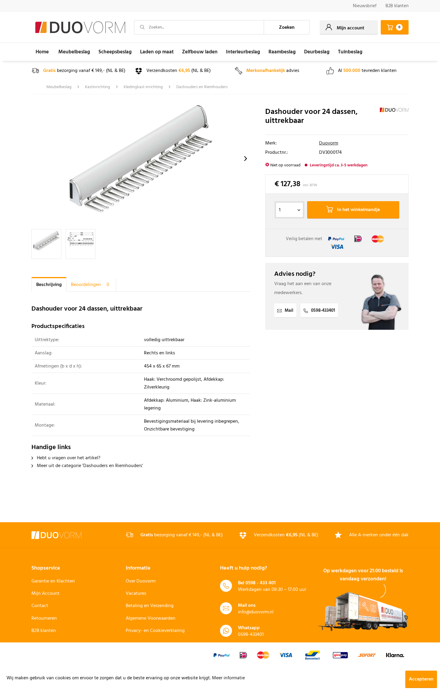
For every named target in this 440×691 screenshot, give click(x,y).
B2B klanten (397, 6)
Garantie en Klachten (53, 581)
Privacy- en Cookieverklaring (155, 631)
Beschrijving (49, 285)
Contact (39, 606)
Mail (289, 310)
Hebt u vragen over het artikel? (68, 458)
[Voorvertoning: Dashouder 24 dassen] (46, 244)
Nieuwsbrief (365, 6)
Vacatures (136, 593)
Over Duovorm (141, 581)
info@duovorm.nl (256, 612)
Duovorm (328, 143)
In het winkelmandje (358, 210)
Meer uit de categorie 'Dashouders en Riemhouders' (89, 466)
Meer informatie (228, 678)
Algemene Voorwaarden (150, 618)
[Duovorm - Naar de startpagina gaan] (80, 27)
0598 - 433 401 (260, 583)
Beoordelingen (90, 285)
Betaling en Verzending (150, 606)
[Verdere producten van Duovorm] (394, 118)
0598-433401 (323, 310)
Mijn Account (45, 593)
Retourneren (44, 618)
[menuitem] (364, 6)
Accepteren (421, 679)
